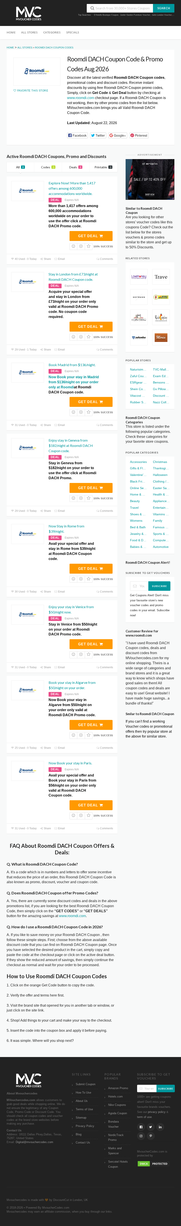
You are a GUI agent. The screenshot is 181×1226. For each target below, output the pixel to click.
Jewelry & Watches (138, 534)
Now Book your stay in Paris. (70, 763)
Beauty (135, 501)
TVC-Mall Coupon (161, 369)
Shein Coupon (138, 389)
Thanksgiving (161, 468)
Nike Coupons (117, 1105)
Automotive (161, 547)
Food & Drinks (138, 540)
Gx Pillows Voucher (161, 389)
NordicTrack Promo (116, 1138)
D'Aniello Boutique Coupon (106, 15)
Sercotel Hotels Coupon (118, 1164)
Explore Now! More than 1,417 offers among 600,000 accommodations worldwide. (72, 188)
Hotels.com (115, 1096)
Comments (106, 259)
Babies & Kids (138, 547)
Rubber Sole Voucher (138, 402)
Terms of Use (84, 1109)
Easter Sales (161, 488)
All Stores (29, 32)
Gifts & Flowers (138, 468)
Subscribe (159, 586)
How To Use (83, 1092)
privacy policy (157, 1112)
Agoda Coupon (117, 1113)
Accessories (138, 462)
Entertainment (161, 507)
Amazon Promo (118, 1088)
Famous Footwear (161, 527)
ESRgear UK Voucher (138, 382)
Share (47, 259)
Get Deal (88, 236)
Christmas (160, 462)
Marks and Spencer (115, 1151)
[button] (77, 135)
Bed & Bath (138, 527)
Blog (78, 1134)
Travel (134, 507)
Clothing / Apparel (161, 481)
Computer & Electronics (161, 540)
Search (163, 8)
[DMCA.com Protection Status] (153, 1163)
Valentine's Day (138, 475)
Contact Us (83, 1142)
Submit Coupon (85, 1084)
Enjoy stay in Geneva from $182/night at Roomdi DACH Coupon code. (71, 445)
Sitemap (81, 1117)
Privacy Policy (85, 1126)
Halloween (160, 475)
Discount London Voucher (161, 395)
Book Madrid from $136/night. (72, 365)
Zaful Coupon (138, 376)
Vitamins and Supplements (161, 514)
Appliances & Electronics (161, 501)
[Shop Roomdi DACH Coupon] (36, 71)
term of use (144, 1117)
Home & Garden (138, 494)
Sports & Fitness (161, 534)
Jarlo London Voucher (162, 15)
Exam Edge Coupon (161, 376)
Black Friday (138, 481)
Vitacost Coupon (138, 395)
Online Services (138, 488)
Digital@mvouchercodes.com (34, 1142)
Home (11, 32)
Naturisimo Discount (138, 369)
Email (61, 259)
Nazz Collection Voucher (161, 402)
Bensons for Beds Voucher (161, 382)
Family (157, 520)
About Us (82, 1101)
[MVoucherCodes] (29, 13)
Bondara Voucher (113, 1124)
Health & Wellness (161, 494)
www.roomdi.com (80, 98)
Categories (51, 32)
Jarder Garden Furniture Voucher (135, 15)
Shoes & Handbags (138, 514)
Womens (136, 520)
